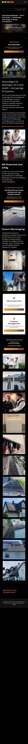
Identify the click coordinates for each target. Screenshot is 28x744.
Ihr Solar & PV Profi (13, 584)
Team (5, 603)
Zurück (19, 9)
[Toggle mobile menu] (25, 2)
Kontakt (14, 604)
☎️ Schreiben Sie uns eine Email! (13, 126)
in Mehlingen (23, 585)
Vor (23, 9)
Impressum (14, 603)
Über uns (9, 603)
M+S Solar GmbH (5, 584)
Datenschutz (21, 603)
